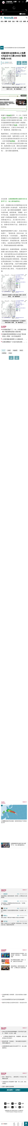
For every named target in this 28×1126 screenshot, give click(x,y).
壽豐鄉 (12, 141)
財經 (9, 21)
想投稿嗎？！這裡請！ (14, 1090)
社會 (13, 21)
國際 (6, 21)
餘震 (15, 125)
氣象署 (9, 115)
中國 (17, 21)
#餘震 (21, 350)
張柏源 (6, 62)
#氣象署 (15, 350)
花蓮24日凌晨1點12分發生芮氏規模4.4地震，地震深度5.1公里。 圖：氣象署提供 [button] (14, 88)
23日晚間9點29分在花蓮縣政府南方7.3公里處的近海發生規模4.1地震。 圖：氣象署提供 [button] (14, 321)
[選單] (1, 17)
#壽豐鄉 (4, 353)
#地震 (9, 350)
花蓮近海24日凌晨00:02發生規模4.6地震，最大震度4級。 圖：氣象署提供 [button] (14, 295)
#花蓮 (10, 353)
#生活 (3, 350)
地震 (21, 118)
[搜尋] (26, 17)
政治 (2, 21)
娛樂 (24, 21)
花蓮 (4, 118)
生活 (20, 21)
